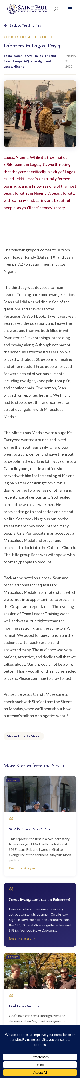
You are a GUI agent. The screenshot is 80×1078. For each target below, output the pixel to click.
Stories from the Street (23, 736)
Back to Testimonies (25, 25)
